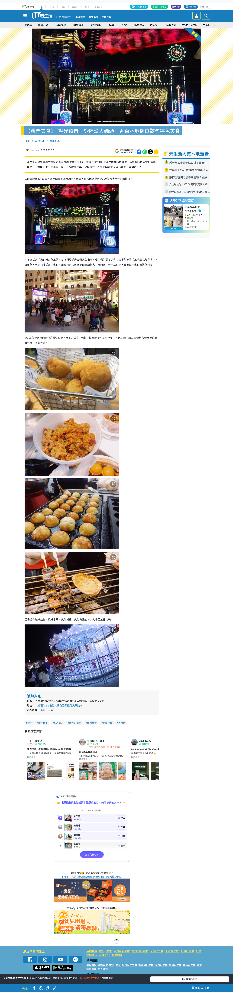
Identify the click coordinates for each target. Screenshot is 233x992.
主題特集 (208, 25)
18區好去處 (169, 25)
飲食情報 (40, 141)
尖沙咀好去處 (122, 951)
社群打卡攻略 (160, 6)
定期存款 (106, 17)
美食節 (121, 722)
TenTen (34, 150)
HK (41, 6)
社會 (198, 951)
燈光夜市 (43, 722)
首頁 (28, 141)
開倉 (109, 951)
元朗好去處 (156, 951)
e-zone (98, 6)
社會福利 (117, 955)
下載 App (192, 6)
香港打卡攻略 (189, 25)
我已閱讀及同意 (189, 979)
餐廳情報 (55, 141)
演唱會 (28, 25)
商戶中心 (176, 6)
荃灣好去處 (172, 951)
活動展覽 (91, 951)
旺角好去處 (187, 951)
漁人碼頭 (58, 722)
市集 (101, 951)
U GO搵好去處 (140, 6)
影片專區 (139, 25)
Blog (86, 6)
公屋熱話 (80, 17)
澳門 (29, 722)
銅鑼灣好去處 (140, 951)
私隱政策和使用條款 (90, 977)
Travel (51, 6)
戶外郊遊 (104, 955)
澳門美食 (92, 722)
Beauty (75, 6)
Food (63, 6)
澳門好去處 (75, 722)
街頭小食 (107, 722)
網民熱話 (91, 965)
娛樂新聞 (93, 17)
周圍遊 (154, 25)
